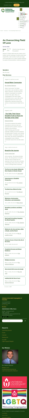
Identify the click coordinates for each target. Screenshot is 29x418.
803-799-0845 (5, 304)
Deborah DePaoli (9, 120)
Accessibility (4, 413)
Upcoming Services (7, 330)
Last (10, 286)
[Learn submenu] (23, 19)
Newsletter (6, 5)
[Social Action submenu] (27, 21)
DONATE (17, 5)
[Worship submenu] (25, 17)
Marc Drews (20, 202)
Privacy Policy (5, 415)
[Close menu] (21, 9)
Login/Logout (5, 341)
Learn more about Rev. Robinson (10, 370)
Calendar (4, 335)
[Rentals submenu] (24, 25)
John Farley (20, 173)
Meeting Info (5, 337)
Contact (9, 5)
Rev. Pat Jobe (6, 72)
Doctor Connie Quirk (10, 153)
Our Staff (4, 339)
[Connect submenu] (25, 23)
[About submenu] (24, 13)
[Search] (25, 320)
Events (3, 332)
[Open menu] (18, 18)
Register (12, 341)
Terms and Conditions (6, 417)
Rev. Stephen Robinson (10, 85)
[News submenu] (23, 15)
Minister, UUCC (5, 367)
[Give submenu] (23, 27)
